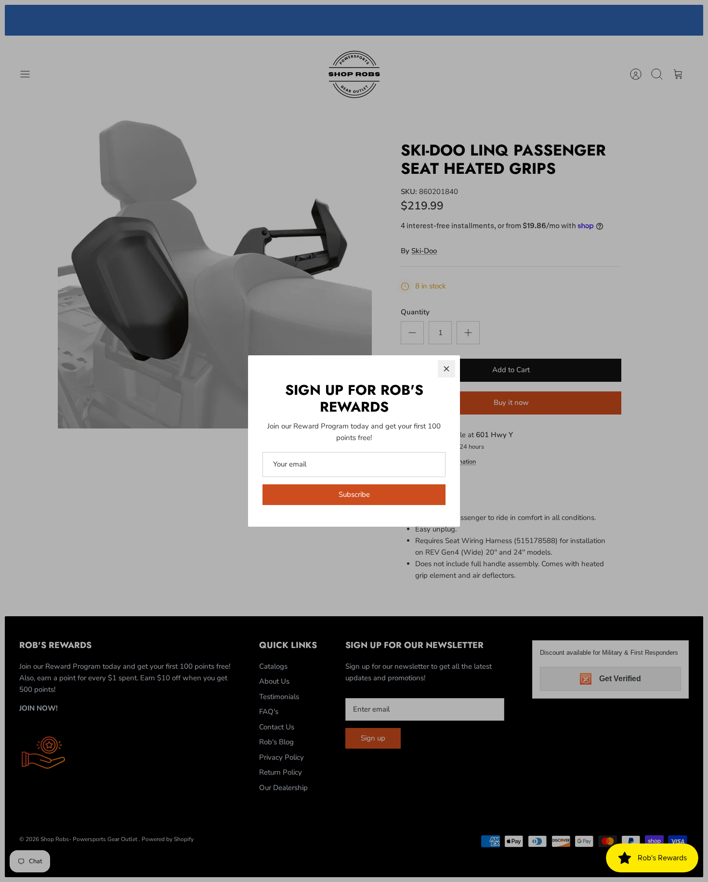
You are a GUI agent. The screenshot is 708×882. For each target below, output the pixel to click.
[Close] (446, 368)
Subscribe (354, 494)
